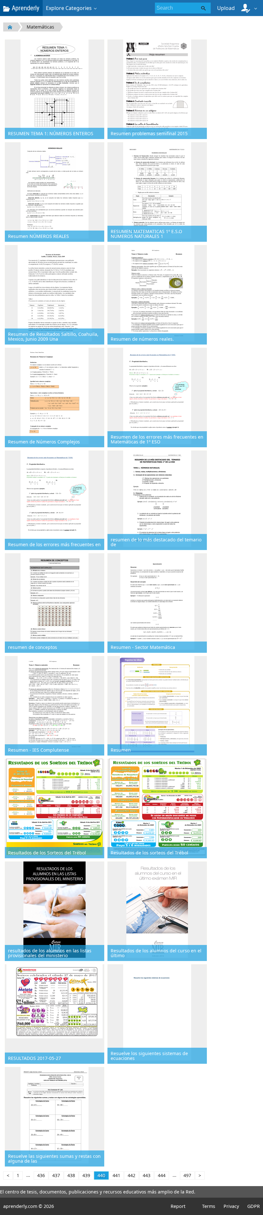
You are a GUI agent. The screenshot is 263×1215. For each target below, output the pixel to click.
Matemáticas (40, 27)
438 (71, 1175)
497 (187, 1175)
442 (131, 1175)
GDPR (253, 1206)
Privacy (231, 1206)
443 (146, 1175)
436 (41, 1175)
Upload (226, 8)
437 (56, 1175)
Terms (208, 1206)
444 (161, 1175)
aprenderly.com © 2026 (28, 1206)
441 (116, 1175)
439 (86, 1175)
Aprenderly (24, 8)
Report (178, 1206)
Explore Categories (69, 8)
